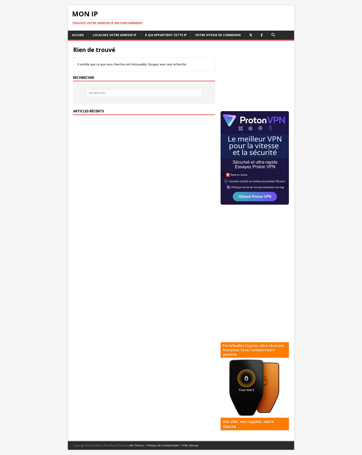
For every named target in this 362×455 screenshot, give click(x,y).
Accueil (78, 35)
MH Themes (137, 445)
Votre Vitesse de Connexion (218, 35)
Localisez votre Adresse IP (114, 35)
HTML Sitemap (189, 445)
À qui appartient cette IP (166, 35)
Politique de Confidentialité (162, 445)
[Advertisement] (256, 75)
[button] (273, 35)
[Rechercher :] (144, 93)
